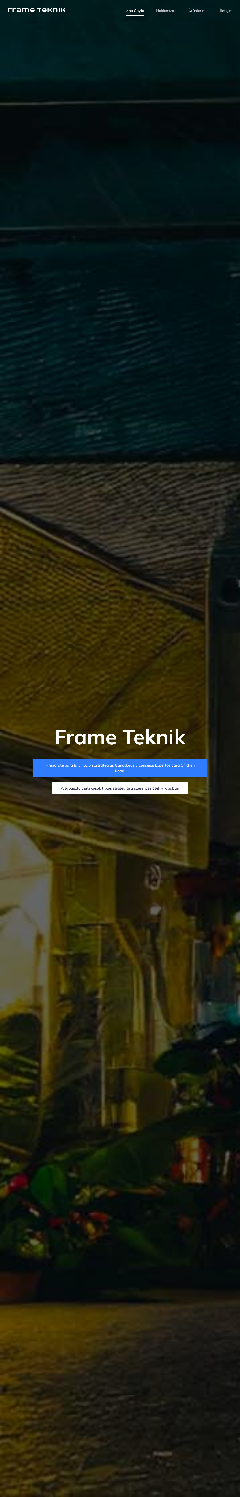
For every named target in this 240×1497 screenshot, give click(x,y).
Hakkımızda (166, 10)
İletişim (226, 10)
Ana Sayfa (135, 10)
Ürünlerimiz (198, 10)
